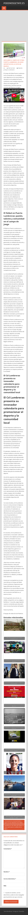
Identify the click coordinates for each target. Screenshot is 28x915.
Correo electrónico (10, 879)
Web (5, 886)
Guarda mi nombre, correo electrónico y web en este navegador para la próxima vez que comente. (14, 895)
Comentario (8, 849)
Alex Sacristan (11, 68)
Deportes (20, 68)
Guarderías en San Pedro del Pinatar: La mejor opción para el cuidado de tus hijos (14, 827)
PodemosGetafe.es (14, 3)
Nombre (7, 872)
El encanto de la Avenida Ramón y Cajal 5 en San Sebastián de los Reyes (13, 821)
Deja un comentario (9, 69)
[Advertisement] (14, 25)
